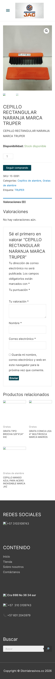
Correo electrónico (22, 338)
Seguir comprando (17, 167)
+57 (10, 605)
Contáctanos (11, 572)
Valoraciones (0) (14, 202)
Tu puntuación (19, 289)
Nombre (15, 323)
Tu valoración (19, 301)
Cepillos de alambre (29, 180)
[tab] (27, 202)
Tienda (7, 561)
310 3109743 (22, 605)
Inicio (6, 556)
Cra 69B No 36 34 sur (21, 595)
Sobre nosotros (13, 566)
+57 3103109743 (18, 523)
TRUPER (19, 189)
